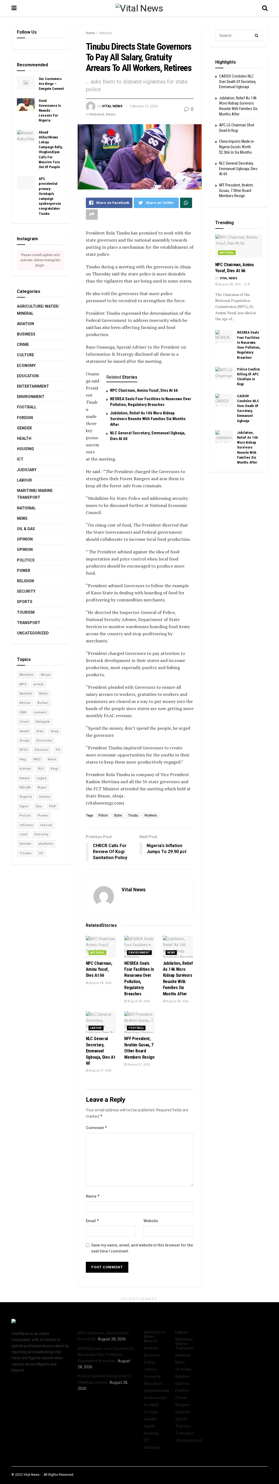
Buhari (43, 703)
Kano (52, 759)
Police (103, 815)
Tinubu (133, 815)
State (118, 815)
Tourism (26, 612)
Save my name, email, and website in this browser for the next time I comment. (142, 1248)
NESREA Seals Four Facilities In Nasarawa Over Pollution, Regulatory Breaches (106, 1354)
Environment (139, 952)
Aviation (25, 324)
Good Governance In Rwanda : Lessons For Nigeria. (50, 111)
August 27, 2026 (99, 1070)
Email (92, 1220)
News (111, 114)
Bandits (26, 693)
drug (55, 731)
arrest (38, 684)
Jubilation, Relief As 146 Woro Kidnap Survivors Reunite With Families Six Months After (148, 419)
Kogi (54, 768)
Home (90, 33)
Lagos (42, 778)
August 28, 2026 (99, 983)
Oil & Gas (26, 529)
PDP (52, 806)
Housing (25, 449)
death (24, 731)
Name (93, 1196)
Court (24, 721)
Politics (26, 560)
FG (58, 750)
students (45, 843)
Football (136, 1027)
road (23, 834)
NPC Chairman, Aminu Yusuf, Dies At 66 (144, 390)
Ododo (44, 797)
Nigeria (26, 797)
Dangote (43, 721)
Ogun (24, 806)
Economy (26, 365)
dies (40, 731)
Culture (25, 355)
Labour (96, 1027)
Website (151, 1221)
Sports (24, 601)
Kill (41, 768)
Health (24, 438)
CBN (23, 712)
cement (40, 712)
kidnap (25, 768)
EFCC (24, 750)
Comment (96, 1127)
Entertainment (33, 386)
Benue (25, 703)
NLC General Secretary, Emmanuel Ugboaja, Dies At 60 (100, 1051)
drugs (24, 740)
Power (23, 570)
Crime (23, 344)
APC (23, 684)
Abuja (45, 674)
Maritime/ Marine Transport (35, 494)
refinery (26, 825)
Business (26, 334)
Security (26, 591)
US (41, 853)
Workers (150, 815)
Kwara (24, 778)
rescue (46, 825)
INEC (37, 759)
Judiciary (27, 470)
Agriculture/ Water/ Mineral (38, 309)
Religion (25, 581)
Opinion (25, 539)
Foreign (25, 417)
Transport (28, 623)
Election (42, 750)
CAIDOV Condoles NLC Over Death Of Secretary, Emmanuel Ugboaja (237, 81)
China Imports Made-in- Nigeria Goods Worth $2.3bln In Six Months (237, 146)
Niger (42, 787)
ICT (20, 459)
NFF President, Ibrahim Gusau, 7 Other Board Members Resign (236, 190)
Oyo (39, 806)
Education (28, 376)
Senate (25, 843)
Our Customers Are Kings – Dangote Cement (51, 84)
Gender (24, 428)
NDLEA (25, 787)
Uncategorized (33, 633)
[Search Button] (256, 35)
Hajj (23, 759)
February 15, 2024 (143, 106)
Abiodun (27, 674)
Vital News (112, 106)
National (105, 33)
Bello (43, 693)
